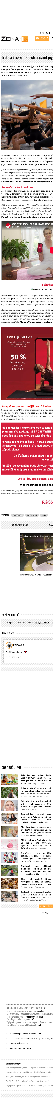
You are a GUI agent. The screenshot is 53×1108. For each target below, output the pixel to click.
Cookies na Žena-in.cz (19, 1043)
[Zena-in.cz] (16, 39)
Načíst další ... (46, 906)
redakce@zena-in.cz (34, 1016)
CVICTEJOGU (17, 515)
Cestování (45, 33)
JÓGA (44, 515)
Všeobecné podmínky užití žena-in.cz (25, 1033)
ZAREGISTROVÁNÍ (42, 622)
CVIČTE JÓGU (32, 515)
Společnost (42, 38)
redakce (40, 1011)
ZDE (44, 1008)
